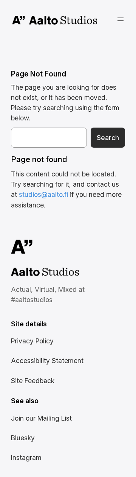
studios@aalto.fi (43, 194)
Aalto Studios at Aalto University (36, 273)
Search (108, 138)
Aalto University (18, 20)
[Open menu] (120, 19)
